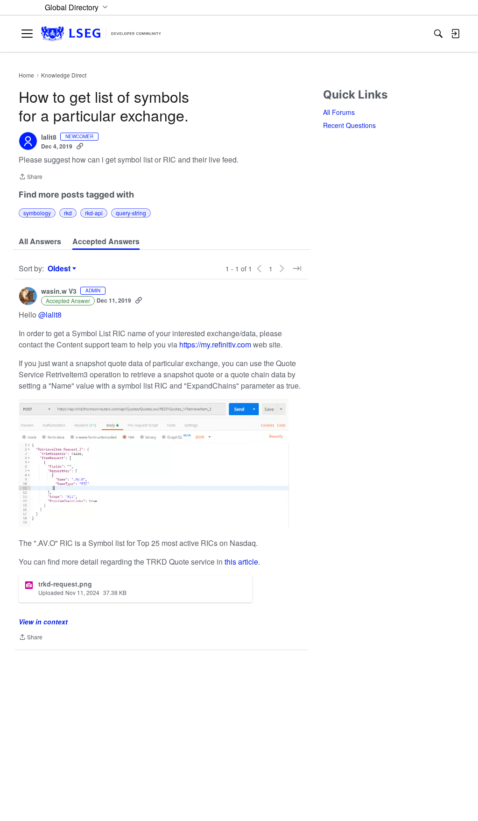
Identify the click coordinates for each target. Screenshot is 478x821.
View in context (43, 621)
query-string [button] (131, 213)
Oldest (60, 268)
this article (241, 561)
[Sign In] (455, 33)
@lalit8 (50, 314)
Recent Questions (349, 125)
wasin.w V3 (59, 291)
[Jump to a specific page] (296, 268)
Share (30, 177)
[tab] (40, 241)
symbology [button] (37, 213)
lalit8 (48, 137)
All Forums (339, 112)
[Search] (438, 33)
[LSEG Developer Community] (101, 34)
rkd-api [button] (94, 213)
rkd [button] (68, 213)
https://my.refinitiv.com (215, 344)
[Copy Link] (79, 146)
